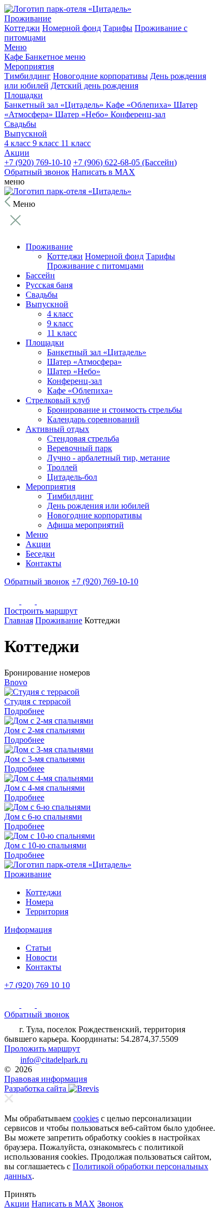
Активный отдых (57, 428)
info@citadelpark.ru (54, 1059)
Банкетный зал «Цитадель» (55, 104)
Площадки (23, 95)
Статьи (38, 947)
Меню (15, 47)
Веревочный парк (79, 448)
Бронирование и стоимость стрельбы (114, 409)
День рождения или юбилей (98, 505)
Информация (28, 929)
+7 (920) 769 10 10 (37, 985)
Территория (47, 911)
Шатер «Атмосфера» (84, 361)
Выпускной (25, 133)
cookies (86, 1118)
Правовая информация (45, 1078)
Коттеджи (22, 28)
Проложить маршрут (42, 1048)
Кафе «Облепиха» (140, 104)
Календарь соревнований (93, 419)
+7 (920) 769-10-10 (37, 162)
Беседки (40, 553)
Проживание (27, 18)
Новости (41, 957)
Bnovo (15, 682)
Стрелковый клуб (58, 400)
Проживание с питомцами (95, 265)
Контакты (43, 563)
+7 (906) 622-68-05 (125, 162)
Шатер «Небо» (83, 114)
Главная (18, 620)
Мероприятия (29, 66)
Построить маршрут (40, 610)
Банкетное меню (55, 56)
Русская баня (49, 285)
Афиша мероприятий (85, 524)
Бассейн (40, 275)
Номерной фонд (71, 28)
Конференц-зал (138, 114)
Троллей (62, 467)
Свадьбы (20, 123)
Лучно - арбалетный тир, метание (108, 457)
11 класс (76, 143)
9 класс (47, 143)
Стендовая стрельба (83, 438)
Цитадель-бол (72, 476)
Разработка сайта (36, 1088)
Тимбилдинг (27, 76)
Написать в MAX (103, 171)
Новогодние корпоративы (100, 76)
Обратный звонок (36, 171)
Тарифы (117, 28)
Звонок (110, 1203)
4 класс (18, 143)
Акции (16, 152)
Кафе (14, 56)
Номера (39, 901)
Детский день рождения (94, 85)
